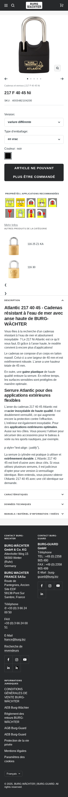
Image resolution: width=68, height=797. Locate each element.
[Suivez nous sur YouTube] (25, 660)
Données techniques (17, 504)
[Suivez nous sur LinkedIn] (8, 668)
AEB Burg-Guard (15, 734)
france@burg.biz (15, 639)
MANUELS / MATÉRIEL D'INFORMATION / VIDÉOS (31, 514)
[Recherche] (13, 5)
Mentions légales (15, 750)
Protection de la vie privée (16, 742)
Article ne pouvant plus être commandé (34, 172)
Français (12, 773)
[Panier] (62, 5)
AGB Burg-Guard (15, 728)
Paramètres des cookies (14, 759)
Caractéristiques (16, 494)
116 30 (31, 267)
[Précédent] (5, 79)
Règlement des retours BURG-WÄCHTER (14, 717)
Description (12, 300)
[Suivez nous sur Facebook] (8, 660)
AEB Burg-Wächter (16, 707)
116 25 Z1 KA (36, 243)
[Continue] (62, 79)
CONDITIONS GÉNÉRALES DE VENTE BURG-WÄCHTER (15, 695)
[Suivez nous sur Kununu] (17, 668)
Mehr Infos (11, 225)
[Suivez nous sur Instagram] (17, 660)
